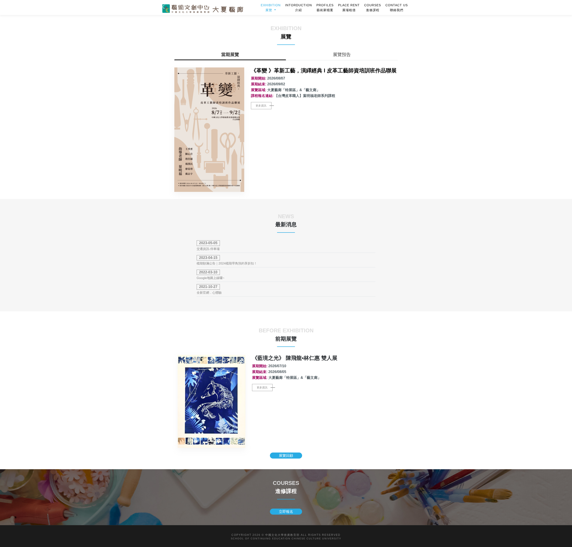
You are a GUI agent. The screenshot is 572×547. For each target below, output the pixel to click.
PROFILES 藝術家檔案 (325, 7)
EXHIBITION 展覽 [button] (271, 7)
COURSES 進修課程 (372, 7)
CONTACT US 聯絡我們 (396, 7)
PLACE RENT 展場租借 (349, 7)
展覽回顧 (286, 455)
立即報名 (286, 511)
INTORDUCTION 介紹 (298, 7)
